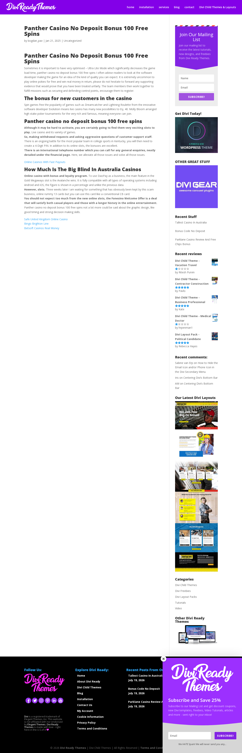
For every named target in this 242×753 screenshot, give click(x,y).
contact (189, 7)
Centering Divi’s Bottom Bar (200, 377)
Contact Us (84, 705)
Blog (80, 693)
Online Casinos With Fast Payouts (44, 162)
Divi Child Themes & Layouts (217, 7)
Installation (85, 699)
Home (81, 675)
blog (177, 7)
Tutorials (180, 602)
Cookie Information (90, 717)
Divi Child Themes (186, 585)
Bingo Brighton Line (36, 223)
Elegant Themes (36, 724)
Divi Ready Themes (73, 748)
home (130, 7)
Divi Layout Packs (186, 597)
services (164, 7)
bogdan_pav (35, 40)
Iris (177, 377)
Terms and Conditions (92, 728)
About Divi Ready (88, 681)
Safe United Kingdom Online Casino (46, 219)
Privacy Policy (86, 722)
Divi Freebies (183, 591)
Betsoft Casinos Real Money (41, 228)
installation (146, 7)
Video (178, 608)
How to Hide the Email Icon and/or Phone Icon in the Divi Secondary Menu (196, 367)
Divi (26, 716)
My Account (85, 711)
